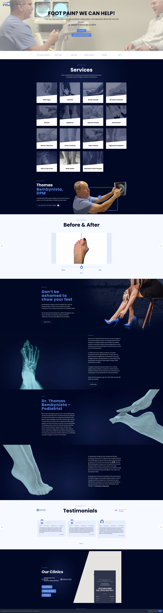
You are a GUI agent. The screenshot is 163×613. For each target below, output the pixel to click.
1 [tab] (80, 543)
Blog (35, 4)
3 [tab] (82, 543)
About (24, 4)
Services (18, 4)
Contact (40, 4)
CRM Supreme (83, 608)
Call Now (81, 30)
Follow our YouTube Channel (47, 205)
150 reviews (121, 511)
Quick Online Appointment (81, 35)
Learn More (46, 322)
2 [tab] (81, 543)
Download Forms (48, 591)
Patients (30, 4)
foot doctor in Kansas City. (102, 486)
